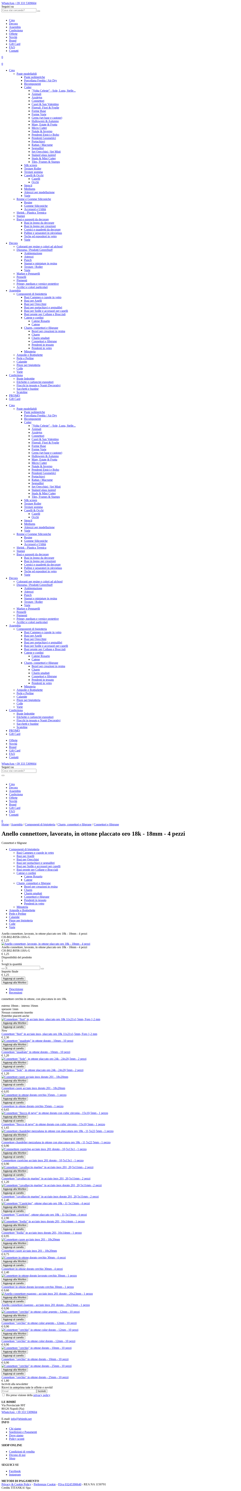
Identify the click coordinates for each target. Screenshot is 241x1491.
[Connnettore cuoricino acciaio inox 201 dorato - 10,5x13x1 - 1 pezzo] (44, 1149)
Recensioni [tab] (15, 992)
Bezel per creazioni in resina (48, 331)
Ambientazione (33, 253)
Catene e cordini (33, 317)
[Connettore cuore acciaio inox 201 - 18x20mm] (31, 1239)
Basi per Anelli (33, 300)
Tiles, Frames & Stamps (46, 161)
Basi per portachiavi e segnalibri (43, 307)
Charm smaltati (41, 338)
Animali (36, 94)
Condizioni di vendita (22, 1451)
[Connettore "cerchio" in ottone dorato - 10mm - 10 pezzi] (37, 1347)
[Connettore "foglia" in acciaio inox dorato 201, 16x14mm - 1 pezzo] (43, 1221)
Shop (12, 1458)
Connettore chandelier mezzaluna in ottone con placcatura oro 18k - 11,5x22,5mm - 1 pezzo (56, 1142)
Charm (36, 334)
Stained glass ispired (44, 155)
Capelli (36, 178)
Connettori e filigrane (44, 341)
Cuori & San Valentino (45, 104)
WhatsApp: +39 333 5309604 (19, 1412)
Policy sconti (16, 1438)
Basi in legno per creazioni (40, 226)
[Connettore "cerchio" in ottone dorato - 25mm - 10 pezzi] (37, 1366)
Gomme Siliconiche (36, 205)
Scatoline (22, 392)
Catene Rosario (41, 321)
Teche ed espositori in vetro (40, 236)
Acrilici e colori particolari (32, 287)
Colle (20, 368)
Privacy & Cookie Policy (16, 1484)
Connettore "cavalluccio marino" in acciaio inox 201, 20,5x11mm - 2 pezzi (46, 1178)
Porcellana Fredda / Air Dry (40, 80)
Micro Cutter (39, 127)
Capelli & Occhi (33, 175)
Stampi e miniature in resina (40, 263)
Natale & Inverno (42, 131)
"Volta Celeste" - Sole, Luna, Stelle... (54, 90)
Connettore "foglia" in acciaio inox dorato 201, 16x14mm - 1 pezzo (42, 1232)
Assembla (15, 27)
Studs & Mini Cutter (44, 158)
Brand (12, 40)
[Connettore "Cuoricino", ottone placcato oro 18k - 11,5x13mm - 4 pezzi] (46, 1203)
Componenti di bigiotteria (32, 293)
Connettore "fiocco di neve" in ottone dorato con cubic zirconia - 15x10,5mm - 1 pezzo (53, 1124)
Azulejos (37, 97)
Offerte (13, 33)
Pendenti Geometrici (44, 138)
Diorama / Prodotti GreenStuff (35, 249)
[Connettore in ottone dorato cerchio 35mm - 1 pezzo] (34, 1095)
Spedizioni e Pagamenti (23, 1432)
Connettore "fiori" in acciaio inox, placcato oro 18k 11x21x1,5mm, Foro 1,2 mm (49, 1034)
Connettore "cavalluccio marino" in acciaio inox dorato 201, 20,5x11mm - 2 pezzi (50, 1196)
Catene (36, 324)
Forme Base (39, 111)
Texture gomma (33, 172)
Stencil (28, 185)
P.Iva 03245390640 (69, 1484)
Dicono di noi (17, 1455)
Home (5, 824)
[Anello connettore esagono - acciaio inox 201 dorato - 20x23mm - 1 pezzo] (47, 1293)
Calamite (22, 361)
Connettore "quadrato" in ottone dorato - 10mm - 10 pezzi (36, 1052)
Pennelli (21, 277)
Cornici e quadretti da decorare (42, 229)
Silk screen (30, 165)
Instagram (15, 1474)
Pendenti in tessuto (43, 344)
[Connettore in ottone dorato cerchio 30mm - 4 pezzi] (34, 1257)
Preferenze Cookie (45, 1484)
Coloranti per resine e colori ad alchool (40, 246)
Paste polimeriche (34, 77)
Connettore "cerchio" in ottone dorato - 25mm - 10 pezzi (35, 1377)
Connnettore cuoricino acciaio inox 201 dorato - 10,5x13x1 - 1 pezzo (43, 1160)
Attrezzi (29, 256)
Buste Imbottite (26, 378)
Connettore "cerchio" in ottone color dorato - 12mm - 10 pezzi (38, 1341)
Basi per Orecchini (35, 304)
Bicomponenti (32, 83)
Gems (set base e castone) (47, 117)
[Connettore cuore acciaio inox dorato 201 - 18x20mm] (35, 1076)
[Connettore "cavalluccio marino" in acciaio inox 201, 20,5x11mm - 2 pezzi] (47, 1167)
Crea (12, 20)
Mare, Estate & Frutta (44, 124)
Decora (13, 23)
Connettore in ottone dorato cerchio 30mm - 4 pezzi (32, 1268)
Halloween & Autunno (45, 121)
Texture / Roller (33, 266)
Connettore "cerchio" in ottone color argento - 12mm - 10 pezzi (39, 1323)
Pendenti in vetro (42, 348)
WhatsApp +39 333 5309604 (19, 3)
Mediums (29, 188)
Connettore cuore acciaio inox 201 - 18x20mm (29, 1250)
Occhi (35, 182)
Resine (28, 202)
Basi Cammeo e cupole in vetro (42, 297)
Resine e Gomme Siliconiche (34, 199)
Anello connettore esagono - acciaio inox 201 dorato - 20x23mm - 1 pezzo (46, 1305)
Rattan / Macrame (42, 144)
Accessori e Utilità (35, 209)
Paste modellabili (27, 73)
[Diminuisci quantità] (3, 968)
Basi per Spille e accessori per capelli (46, 310)
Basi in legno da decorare (39, 222)
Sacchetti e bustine (28, 388)
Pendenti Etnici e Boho (45, 134)
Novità (13, 37)
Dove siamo (16, 1435)
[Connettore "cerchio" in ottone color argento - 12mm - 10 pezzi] (41, 1311)
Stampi (21, 216)
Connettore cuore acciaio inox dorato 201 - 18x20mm (33, 1088)
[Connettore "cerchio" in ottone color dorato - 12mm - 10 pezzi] (40, 1329)
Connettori (38, 100)
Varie (27, 195)
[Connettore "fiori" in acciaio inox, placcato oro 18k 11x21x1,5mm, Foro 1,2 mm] (51, 1019)
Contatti (13, 50)
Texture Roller (32, 168)
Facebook (15, 1471)
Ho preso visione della (28, 1395)
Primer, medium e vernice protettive (38, 283)
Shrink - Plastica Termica (31, 212)
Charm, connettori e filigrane (41, 327)
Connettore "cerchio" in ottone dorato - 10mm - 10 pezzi (35, 1359)
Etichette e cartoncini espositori (35, 382)
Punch (28, 260)
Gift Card (14, 44)
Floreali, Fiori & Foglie (45, 107)
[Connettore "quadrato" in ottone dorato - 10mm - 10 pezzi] (37, 1040)
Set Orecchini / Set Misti (46, 151)
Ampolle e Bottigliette (30, 354)
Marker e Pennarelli (28, 273)
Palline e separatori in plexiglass (43, 233)
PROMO (14, 395)
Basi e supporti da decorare (33, 219)
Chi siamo (15, 1428)
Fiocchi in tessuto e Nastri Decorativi (38, 385)
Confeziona (16, 30)
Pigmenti (22, 280)
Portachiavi (38, 141)
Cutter (27, 87)
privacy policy (41, 1395)
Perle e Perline (25, 358)
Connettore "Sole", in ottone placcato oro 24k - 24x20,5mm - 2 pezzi (42, 1070)
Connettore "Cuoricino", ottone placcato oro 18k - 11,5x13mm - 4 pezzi (44, 1214)
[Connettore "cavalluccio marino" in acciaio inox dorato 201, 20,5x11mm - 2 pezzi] (52, 1185)
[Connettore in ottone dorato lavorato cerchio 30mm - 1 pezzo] (39, 1275)
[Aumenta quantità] (42, 968)
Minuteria (30, 351)
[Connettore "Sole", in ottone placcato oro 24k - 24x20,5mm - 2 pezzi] (44, 1058)
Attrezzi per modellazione (39, 192)
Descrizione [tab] (16, 989)
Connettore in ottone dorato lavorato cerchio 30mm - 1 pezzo (38, 1286)
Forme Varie (39, 114)
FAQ (12, 47)
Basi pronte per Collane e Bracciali (45, 314)
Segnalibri (38, 148)
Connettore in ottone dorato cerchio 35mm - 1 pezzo (32, 1106)
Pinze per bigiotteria (28, 365)
